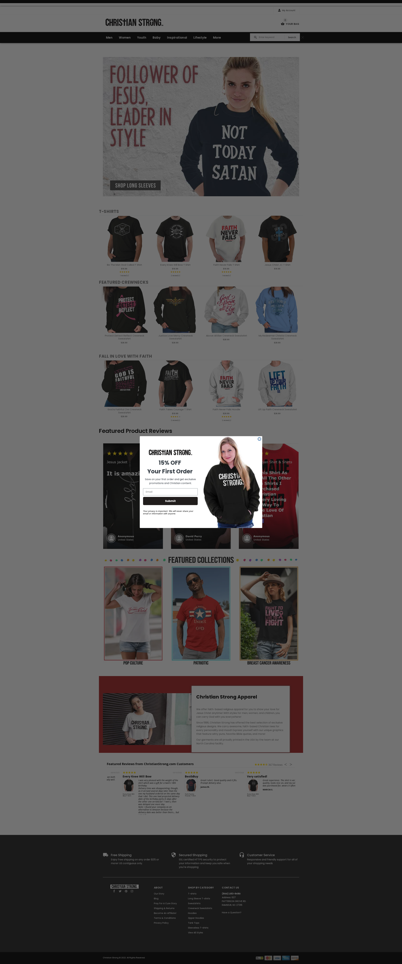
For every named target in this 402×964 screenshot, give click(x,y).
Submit (170, 501)
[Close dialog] (259, 439)
